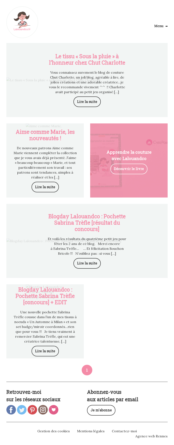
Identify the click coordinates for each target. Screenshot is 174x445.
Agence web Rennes (151, 436)
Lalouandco (22, 22)
